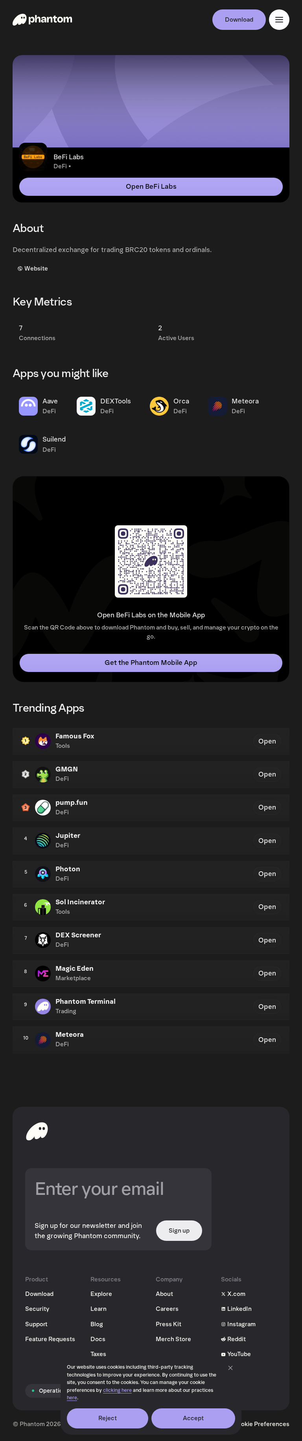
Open (267, 741)
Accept (193, 1418)
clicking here (117, 1390)
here (72, 1398)
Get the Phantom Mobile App (151, 663)
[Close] (230, 1368)
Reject (107, 1418)
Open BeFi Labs (151, 186)
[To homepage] (37, 1131)
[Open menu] (279, 19)
